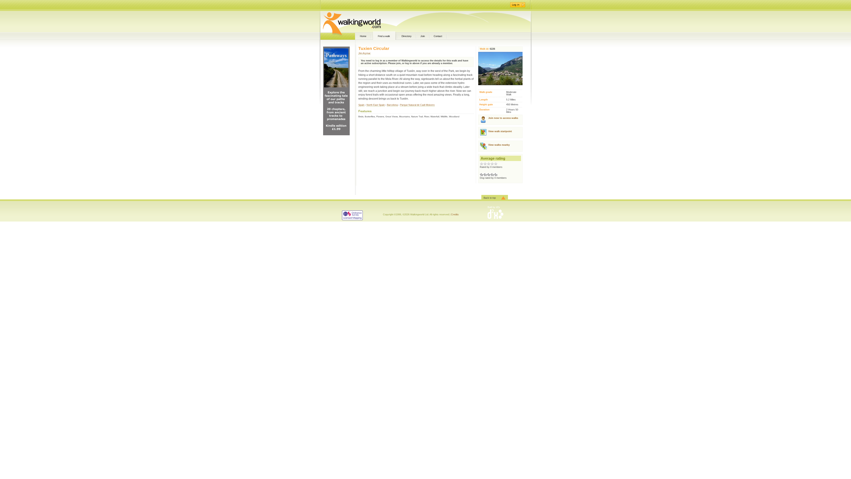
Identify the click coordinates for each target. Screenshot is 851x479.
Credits (455, 214)
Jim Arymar (364, 53)
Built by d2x (494, 207)
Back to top (490, 197)
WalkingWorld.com (359, 21)
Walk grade (485, 92)
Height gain (486, 104)
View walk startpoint (500, 131)
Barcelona (392, 105)
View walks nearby (499, 144)
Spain (361, 105)
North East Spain (376, 105)
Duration (484, 109)
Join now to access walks (503, 118)
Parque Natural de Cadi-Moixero (417, 105)
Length (483, 99)
